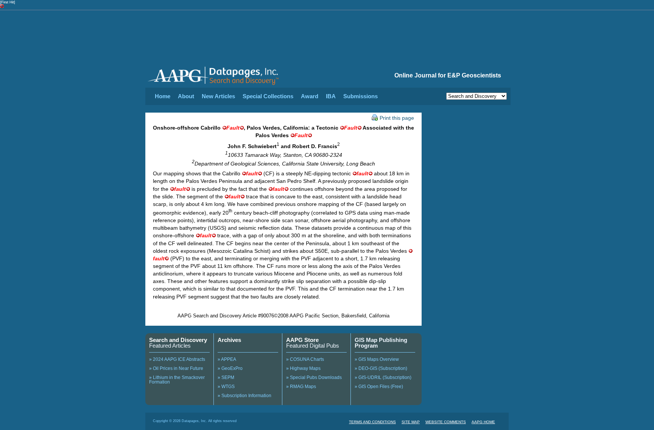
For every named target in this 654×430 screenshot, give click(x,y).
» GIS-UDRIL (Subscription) (383, 377)
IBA (331, 96)
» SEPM (226, 377)
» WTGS (226, 386)
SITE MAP (411, 422)
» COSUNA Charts (305, 359)
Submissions (360, 96)
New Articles (218, 96)
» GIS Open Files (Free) (379, 386)
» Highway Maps (303, 368)
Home (162, 96)
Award (309, 96)
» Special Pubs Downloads (314, 377)
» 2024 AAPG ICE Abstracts (177, 359)
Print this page (397, 118)
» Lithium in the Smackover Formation (177, 380)
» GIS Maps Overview (377, 359)
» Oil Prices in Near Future (176, 368)
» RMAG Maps (301, 386)
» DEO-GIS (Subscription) (381, 368)
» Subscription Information (244, 395)
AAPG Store (302, 340)
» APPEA (227, 359)
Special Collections (268, 96)
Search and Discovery (178, 340)
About (186, 96)
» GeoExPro (230, 368)
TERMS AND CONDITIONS (372, 422)
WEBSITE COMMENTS (445, 422)
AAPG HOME (483, 422)
